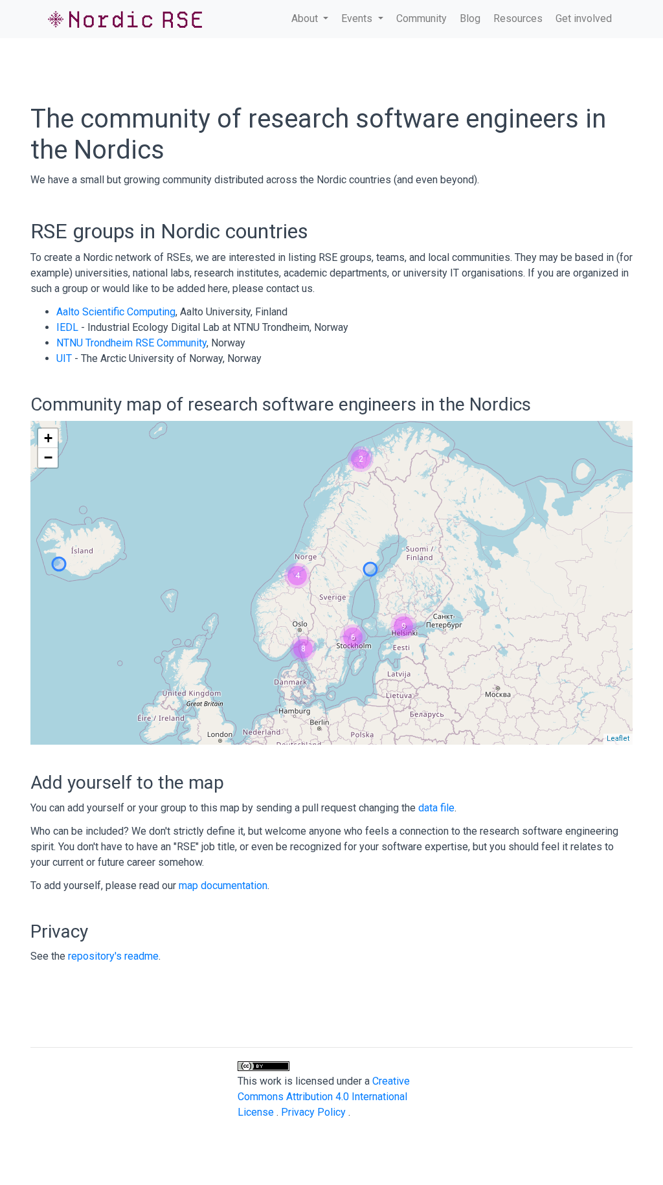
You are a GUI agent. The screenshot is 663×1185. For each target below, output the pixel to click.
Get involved (584, 18)
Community (421, 18)
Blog (470, 18)
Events (358, 18)
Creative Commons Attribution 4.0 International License (324, 1096)
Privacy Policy (314, 1112)
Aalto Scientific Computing (115, 312)
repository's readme (113, 956)
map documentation (223, 885)
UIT (64, 358)
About (305, 18)
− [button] (48, 457)
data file (436, 808)
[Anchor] (318, 229)
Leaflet (618, 738)
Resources (518, 18)
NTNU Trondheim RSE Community (131, 343)
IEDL (67, 327)
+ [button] (48, 438)
